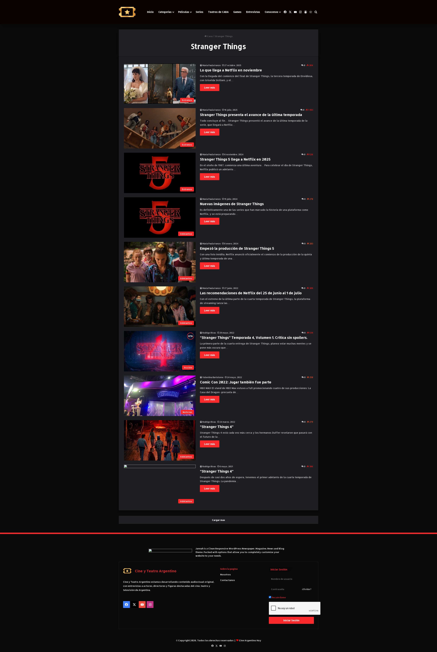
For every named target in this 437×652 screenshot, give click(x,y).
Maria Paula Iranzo (211, 65)
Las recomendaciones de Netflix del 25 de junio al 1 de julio (251, 293)
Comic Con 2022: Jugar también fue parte (235, 382)
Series (199, 11)
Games (237, 11)
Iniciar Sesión (291, 620)
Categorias (165, 11)
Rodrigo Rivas (209, 332)
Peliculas (183, 11)
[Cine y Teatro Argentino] (127, 12)
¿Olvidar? (306, 589)
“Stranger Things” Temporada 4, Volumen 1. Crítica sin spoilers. (253, 337)
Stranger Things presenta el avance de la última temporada (251, 114)
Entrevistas (253, 11)
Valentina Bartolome (212, 377)
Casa (210, 36)
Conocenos (271, 11)
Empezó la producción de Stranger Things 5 (237, 248)
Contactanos (227, 580)
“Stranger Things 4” (217, 426)
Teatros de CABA (218, 11)
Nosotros (225, 574)
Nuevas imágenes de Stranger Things (232, 204)
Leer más (209, 87)
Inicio (150, 11)
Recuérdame (278, 597)
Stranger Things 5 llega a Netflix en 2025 (235, 159)
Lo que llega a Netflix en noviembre (231, 70)
